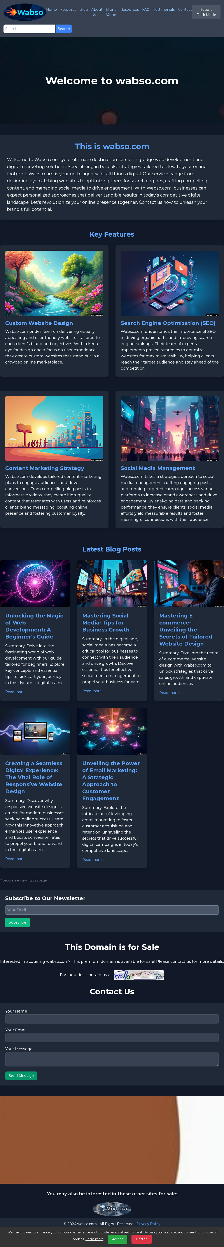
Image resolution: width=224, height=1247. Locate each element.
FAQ (146, 9)
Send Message (21, 1076)
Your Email (15, 1030)
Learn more (94, 1239)
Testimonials (164, 9)
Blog (84, 9)
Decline (141, 1239)
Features (68, 9)
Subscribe (17, 922)
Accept (117, 1239)
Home (51, 9)
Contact (185, 9)
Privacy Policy (148, 1224)
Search (64, 29)
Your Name (16, 1011)
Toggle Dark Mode (206, 12)
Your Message (19, 1049)
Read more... (16, 692)
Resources (129, 9)
